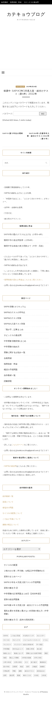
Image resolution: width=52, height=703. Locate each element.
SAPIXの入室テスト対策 (14, 324)
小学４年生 (18, 662)
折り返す (34, 662)
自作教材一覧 (10, 375)
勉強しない (7, 653)
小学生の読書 (26, 657)
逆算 (5, 675)
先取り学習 (30, 649)
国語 (46, 653)
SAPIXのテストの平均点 (10, 6)
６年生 (44, 675)
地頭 (5, 657)
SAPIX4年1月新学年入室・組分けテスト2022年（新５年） (38, 136)
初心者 (39, 649)
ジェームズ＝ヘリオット (31, 640)
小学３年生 (7, 662)
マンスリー (7, 644)
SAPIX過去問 (20, 86)
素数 (20, 671)
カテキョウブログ (26, 14)
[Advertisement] (26, 49)
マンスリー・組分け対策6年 (23, 644)
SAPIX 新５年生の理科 (12, 133)
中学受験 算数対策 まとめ (15, 341)
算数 (14, 671)
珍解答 (42, 666)
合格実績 (24, 6)
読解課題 (8, 381)
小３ (26, 662)
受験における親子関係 (34, 653)
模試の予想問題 (10, 369)
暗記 (21, 666)
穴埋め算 (6, 671)
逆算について (7, 502)
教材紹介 (43, 662)
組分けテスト (29, 671)
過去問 (12, 675)
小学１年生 (38, 657)
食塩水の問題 (7, 507)
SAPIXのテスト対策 (12, 318)
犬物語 (34, 666)
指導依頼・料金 (15, 2)
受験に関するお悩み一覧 (14, 352)
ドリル (45, 640)
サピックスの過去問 (31, 2)
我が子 (32, 6)
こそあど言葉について (11, 519)
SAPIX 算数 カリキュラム (15, 306)
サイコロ (6, 640)
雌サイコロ (27, 675)
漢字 (27, 666)
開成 (18, 675)
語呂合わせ (41, 671)
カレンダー (41, 635)
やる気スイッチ (28, 635)
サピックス (16, 640)
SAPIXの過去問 (10, 466)
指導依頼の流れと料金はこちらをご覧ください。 (24, 280)
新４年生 (6, 666)
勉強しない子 (18, 653)
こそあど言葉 (15, 635)
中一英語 (39, 644)
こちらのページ (18, 445)
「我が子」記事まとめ (13, 329)
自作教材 (4, 2)
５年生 (36, 675)
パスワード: (7, 113)
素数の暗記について (10, 524)
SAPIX (5, 635)
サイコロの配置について (12, 513)
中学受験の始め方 (11, 346)
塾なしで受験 (14, 657)
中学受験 (6, 649)
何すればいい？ (18, 649)
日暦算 (15, 666)
